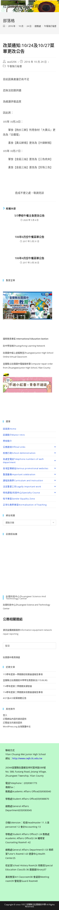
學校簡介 (7, 440)
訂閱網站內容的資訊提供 (14, 718)
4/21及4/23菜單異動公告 (14, 698)
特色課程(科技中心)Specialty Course (21, 492)
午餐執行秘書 (14, 66)
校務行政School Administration (19, 452)
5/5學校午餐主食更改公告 (29, 215)
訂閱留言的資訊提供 (12, 722)
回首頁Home (9, 428)
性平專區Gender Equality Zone (19, 498)
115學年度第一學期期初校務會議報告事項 (23, 674)
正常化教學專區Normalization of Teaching (25, 504)
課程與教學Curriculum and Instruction (23, 480)
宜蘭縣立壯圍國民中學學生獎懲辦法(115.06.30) (25, 680)
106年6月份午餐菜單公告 (29, 237)
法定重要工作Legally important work (22, 486)
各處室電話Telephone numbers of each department (23, 461)
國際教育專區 (9, 338)
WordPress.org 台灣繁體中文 (17, 726)
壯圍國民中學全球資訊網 (24, 6)
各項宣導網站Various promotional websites (25, 468)
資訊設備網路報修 (11, 629)
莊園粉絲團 (11, 534)
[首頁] (4, 26)
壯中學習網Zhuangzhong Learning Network (24, 345)
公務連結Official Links (14, 446)
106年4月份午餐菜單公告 (29, 258)
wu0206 (12, 61)
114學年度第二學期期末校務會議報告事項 (23, 692)
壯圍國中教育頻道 (11, 657)
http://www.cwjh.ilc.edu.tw (27, 758)
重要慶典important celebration (19, 474)
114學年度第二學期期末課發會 (17, 686)
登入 (5, 715)
